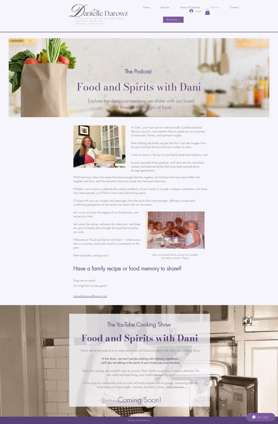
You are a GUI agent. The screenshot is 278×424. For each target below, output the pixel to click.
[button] (207, 12)
